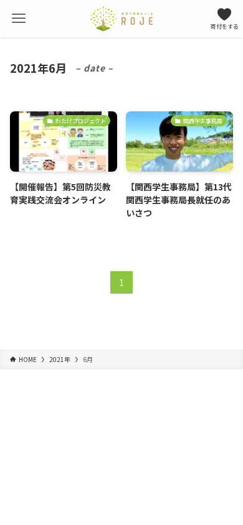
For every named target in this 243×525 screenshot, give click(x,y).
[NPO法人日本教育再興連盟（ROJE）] (121, 18)
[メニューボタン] (18, 18)
